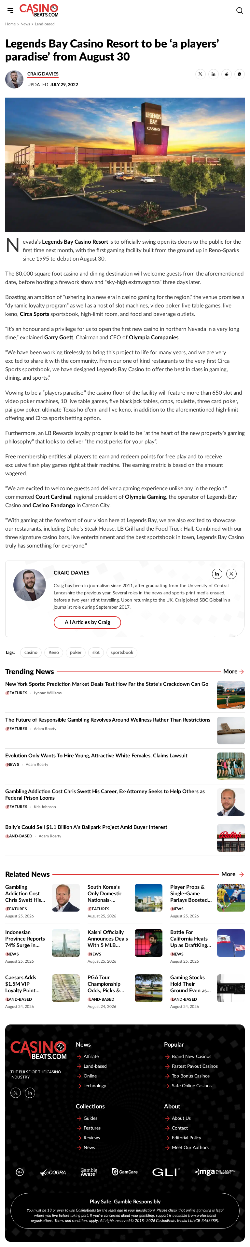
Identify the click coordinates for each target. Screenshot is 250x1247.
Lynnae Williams (48, 693)
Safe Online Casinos (192, 1086)
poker (75, 652)
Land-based (45, 24)
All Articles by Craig (87, 622)
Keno (54, 652)
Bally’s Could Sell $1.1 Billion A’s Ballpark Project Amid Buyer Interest (86, 827)
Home (10, 24)
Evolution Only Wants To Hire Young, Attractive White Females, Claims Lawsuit (96, 755)
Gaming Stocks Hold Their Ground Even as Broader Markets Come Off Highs (190, 990)
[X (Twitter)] (15, 1093)
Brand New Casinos (191, 1056)
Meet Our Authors (190, 1147)
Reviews (92, 1138)
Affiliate (91, 1056)
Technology (95, 1086)
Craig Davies (43, 74)
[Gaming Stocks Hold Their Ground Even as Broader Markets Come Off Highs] (231, 988)
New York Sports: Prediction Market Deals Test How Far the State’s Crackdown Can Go (106, 684)
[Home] (39, 10)
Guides (90, 1118)
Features (17, 693)
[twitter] (231, 574)
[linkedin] (217, 574)
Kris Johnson (45, 807)
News (25, 24)
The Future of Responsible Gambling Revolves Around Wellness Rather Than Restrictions (107, 720)
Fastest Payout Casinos (195, 1066)
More (230, 672)
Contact (180, 1128)
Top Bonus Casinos (191, 1076)
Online (90, 1076)
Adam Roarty (45, 729)
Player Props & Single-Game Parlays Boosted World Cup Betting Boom (189, 900)
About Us (181, 1118)
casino (30, 652)
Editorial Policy (186, 1138)
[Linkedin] (30, 1093)
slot (96, 652)
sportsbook (122, 652)
